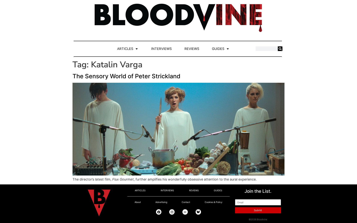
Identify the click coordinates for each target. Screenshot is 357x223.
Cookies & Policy (213, 202)
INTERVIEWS (161, 49)
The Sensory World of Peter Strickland (126, 76)
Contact (186, 202)
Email (239, 197)
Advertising (161, 202)
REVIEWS (191, 49)
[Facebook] (158, 212)
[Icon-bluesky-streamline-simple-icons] (198, 212)
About (138, 202)
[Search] (280, 48)
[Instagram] (172, 212)
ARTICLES (125, 49)
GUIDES (218, 49)
